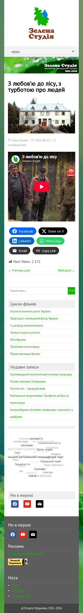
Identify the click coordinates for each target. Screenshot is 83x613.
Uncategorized (17, 145)
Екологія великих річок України (30, 311)
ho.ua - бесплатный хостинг (25, 553)
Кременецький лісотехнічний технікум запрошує (41, 374)
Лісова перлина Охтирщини (28, 381)
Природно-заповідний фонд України (34, 318)
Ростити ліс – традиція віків (27, 388)
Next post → (66, 270)
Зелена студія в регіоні (25, 332)
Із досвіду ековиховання (26, 325)
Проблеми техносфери (25, 347)
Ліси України (18, 340)
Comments (21, 596)
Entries (18, 590)
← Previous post (19, 270)
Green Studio (20, 140)
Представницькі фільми (25, 354)
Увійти (15, 585)
